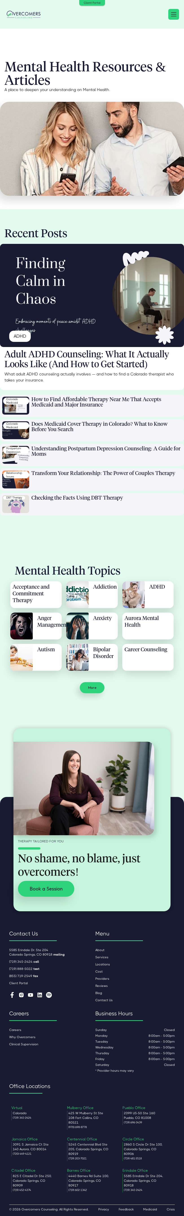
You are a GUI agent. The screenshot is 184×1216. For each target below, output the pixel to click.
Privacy (103, 1209)
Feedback (126, 1209)
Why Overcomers (22, 1037)
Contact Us (104, 1000)
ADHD (20, 336)
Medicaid (150, 1209)
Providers (102, 978)
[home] (23, 14)
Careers (15, 1030)
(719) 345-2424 (24, 961)
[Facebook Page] (12, 995)
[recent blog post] (15, 406)
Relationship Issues (14, 474)
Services (101, 957)
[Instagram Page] (21, 995)
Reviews (101, 986)
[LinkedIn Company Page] (40, 995)
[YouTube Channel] (30, 995)
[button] (172, 14)
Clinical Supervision (23, 1044)
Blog (98, 993)
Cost (99, 971)
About (100, 950)
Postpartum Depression (13, 450)
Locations (102, 964)
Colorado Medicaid (12, 401)
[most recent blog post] (92, 295)
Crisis (171, 1209)
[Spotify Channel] (49, 995)
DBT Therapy (14, 497)
